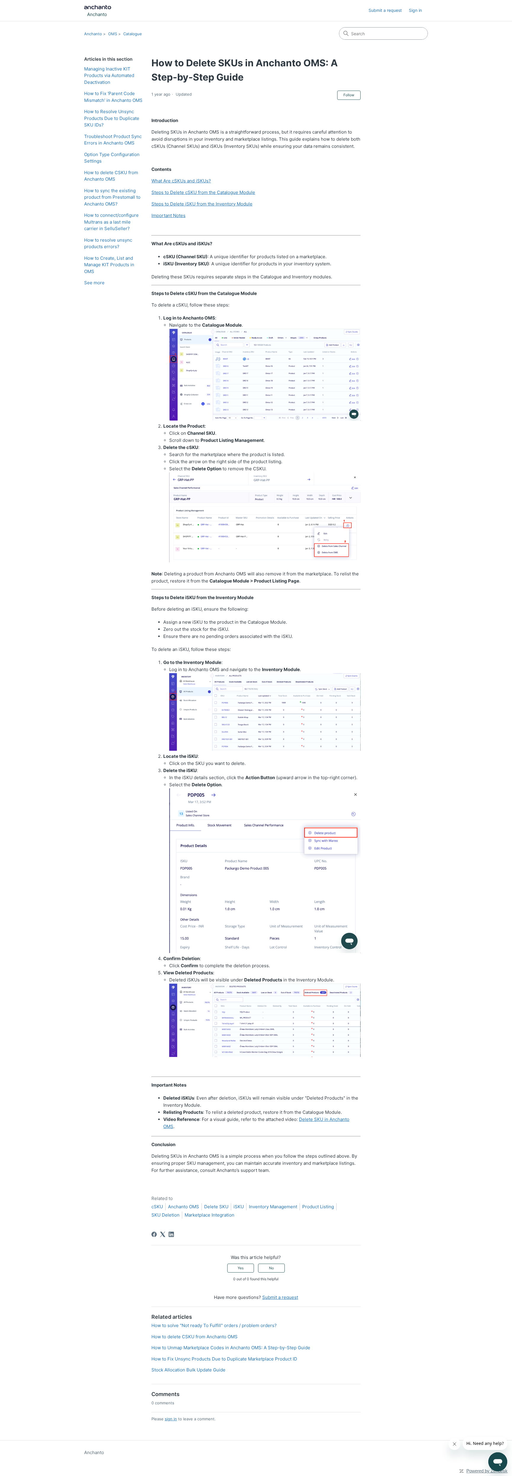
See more (94, 282)
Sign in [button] (415, 10)
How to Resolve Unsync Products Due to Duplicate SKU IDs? (111, 118)
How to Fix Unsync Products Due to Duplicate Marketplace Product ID (224, 1359)
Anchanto (93, 33)
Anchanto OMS (183, 1206)
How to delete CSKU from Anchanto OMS (111, 176)
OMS (112, 33)
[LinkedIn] (171, 1234)
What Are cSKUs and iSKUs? (181, 181)
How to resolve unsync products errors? (108, 243)
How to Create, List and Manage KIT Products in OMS (109, 264)
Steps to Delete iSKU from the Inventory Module (201, 204)
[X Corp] (162, 1234)
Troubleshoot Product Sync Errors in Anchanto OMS (113, 140)
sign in (171, 1418)
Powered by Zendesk (487, 1470)
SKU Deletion (165, 1215)
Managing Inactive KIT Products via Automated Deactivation (109, 75)
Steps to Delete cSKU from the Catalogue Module (203, 192)
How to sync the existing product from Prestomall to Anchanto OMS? (112, 197)
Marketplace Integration (209, 1215)
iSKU (238, 1206)
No (271, 1268)
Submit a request (385, 10)
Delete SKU (216, 1206)
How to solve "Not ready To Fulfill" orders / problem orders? (214, 1325)
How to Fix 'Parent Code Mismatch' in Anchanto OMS (113, 97)
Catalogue (132, 33)
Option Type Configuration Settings (112, 158)
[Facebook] (154, 1234)
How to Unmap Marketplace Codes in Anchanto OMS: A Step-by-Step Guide (230, 1347)
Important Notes (168, 215)
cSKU (157, 1206)
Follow (348, 95)
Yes (241, 1268)
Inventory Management (273, 1206)
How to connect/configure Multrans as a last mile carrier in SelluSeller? (111, 221)
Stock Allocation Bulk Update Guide (188, 1370)
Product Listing (318, 1206)
